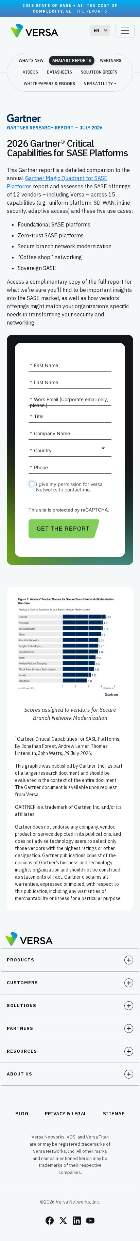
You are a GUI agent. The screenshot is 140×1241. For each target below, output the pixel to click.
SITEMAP (114, 1114)
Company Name (50, 433)
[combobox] (100, 30)
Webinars (110, 60)
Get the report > (87, 11)
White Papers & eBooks (49, 83)
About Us (19, 1074)
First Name (44, 365)
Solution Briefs (99, 72)
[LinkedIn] (77, 1220)
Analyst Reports (71, 60)
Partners (20, 1028)
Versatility (98, 83)
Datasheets (59, 72)
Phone (39, 467)
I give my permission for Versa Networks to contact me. (69, 487)
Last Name (44, 382)
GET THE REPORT (63, 529)
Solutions (21, 1005)
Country (41, 450)
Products (20, 960)
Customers (22, 983)
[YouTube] (90, 1220)
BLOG (22, 1114)
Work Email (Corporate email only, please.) (69, 402)
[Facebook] (50, 1220)
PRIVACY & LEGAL (66, 1114)
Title (36, 416)
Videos (30, 72)
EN (97, 30)
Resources (22, 1051)
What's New (31, 60)
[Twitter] (63, 1220)
